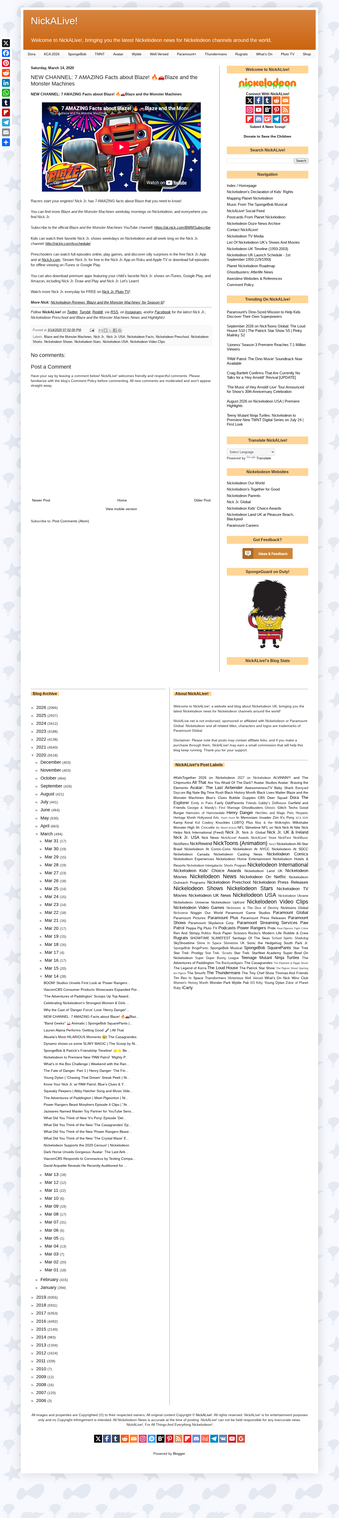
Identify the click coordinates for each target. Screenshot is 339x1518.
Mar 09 (52, 1206)
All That (199, 782)
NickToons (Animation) (240, 843)
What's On (264, 54)
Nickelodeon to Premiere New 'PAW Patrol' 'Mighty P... (86, 1057)
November (51, 770)
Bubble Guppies (242, 798)
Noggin (196, 913)
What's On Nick (277, 978)
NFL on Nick (271, 827)
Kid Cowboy (204, 822)
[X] (6, 43)
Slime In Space (209, 943)
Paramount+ (186, 54)
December (51, 762)
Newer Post (41, 500)
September (52, 786)
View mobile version (121, 509)
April (45, 825)
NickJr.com (51, 260)
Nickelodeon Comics (287, 854)
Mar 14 (52, 976)
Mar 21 (52, 920)
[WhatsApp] (6, 93)
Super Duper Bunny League (217, 958)
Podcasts (227, 928)
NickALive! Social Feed (246, 211)
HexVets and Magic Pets (274, 813)
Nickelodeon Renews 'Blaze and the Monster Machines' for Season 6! (107, 302)
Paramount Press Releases (263, 918)
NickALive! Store (263, 838)
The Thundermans (223, 972)
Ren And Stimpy (186, 933)
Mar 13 (52, 1174)
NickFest (284, 838)
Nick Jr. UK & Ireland (287, 832)
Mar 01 (52, 1269)
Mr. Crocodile (205, 827)
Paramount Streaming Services (267, 922)
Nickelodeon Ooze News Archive (253, 223)
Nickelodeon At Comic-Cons (207, 849)
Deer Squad (277, 798)
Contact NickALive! (242, 230)
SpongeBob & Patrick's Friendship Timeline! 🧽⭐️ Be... (87, 1050)
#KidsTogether (184, 778)
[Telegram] (6, 122)
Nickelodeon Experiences (193, 859)
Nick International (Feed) (204, 832)
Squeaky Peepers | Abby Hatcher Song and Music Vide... (88, 1091)
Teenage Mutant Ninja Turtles (270, 957)
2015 (41, 1329)
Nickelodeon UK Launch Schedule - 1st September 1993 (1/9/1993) (258, 257)
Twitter (72, 312)
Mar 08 (52, 1214)
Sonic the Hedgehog (264, 943)
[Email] (6, 132)
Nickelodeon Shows (58, 342)
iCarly (187, 987)
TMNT (100, 54)
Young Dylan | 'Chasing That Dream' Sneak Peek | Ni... (87, 1078)
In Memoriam (247, 817)
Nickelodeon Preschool (172, 337)
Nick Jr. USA (115, 337)
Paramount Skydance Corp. (211, 923)
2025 (41, 715)
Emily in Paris (202, 803)
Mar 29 (52, 856)
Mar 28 (52, 864)
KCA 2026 (52, 54)
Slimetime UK (234, 943)
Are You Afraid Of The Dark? (230, 783)
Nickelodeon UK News (210, 895)
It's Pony (287, 817)
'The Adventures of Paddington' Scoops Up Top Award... (87, 996)
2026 (41, 707)
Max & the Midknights (272, 822)
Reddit (97, 312)
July (45, 801)
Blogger (179, 1454)
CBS (261, 798)
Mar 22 (52, 912)
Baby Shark (283, 788)
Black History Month (240, 792)
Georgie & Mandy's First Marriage (213, 808)
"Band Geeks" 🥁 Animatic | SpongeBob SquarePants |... (88, 1023)
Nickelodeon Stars (87, 342)
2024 (41, 723)
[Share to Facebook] (114, 330)
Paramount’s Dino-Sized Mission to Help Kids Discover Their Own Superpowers (264, 314)
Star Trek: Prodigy (188, 953)
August (48, 793)
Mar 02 (52, 1261)
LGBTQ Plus (242, 822)
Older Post (202, 500)
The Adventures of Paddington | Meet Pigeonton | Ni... (86, 1098)
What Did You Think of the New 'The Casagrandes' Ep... (88, 1125)
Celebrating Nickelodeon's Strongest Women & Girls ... (86, 1003)
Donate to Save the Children (267, 136)
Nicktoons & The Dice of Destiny (253, 908)
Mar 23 (52, 904)
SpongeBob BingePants (190, 948)
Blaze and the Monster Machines (68, 337)
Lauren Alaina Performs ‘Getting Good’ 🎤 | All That (84, 1030)
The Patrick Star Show (257, 968)
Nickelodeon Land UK (263, 871)
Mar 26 (52, 880)
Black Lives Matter (271, 792)
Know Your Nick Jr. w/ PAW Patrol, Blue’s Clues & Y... (85, 1084)
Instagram (133, 312)
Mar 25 (52, 888)
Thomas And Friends (291, 973)
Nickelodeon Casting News (238, 854)
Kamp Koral (183, 822)
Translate (263, 458)
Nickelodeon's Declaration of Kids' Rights (260, 192)
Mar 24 (52, 896)
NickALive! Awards (235, 838)
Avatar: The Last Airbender (216, 787)
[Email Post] (91, 330)
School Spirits (282, 938)
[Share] (6, 142)
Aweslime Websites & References (254, 278)
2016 (41, 1321)
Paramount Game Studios (248, 913)
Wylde (136, 54)
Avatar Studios (265, 783)
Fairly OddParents (229, 803)
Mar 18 (52, 944)
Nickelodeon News (213, 876)
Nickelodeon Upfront (227, 902)
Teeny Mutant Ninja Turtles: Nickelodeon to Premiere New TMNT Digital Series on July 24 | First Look (265, 419)
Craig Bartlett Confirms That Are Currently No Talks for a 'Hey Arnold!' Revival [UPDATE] (263, 375)
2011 (41, 1360)
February (50, 1279)
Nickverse (180, 913)
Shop (307, 54)
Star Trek (300, 948)
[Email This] (100, 330)
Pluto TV (287, 54)
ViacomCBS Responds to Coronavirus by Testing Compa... (90, 1159)
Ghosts (270, 808)
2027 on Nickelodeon (254, 778)
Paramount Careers (243, 525)
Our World (214, 913)
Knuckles (223, 822)
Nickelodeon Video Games (199, 907)
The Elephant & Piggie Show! (290, 963)
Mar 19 (52, 936)
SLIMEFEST (221, 938)
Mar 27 (52, 872)
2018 (41, 1305)
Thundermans (216, 54)
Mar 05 (52, 1238)
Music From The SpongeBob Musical (257, 204)
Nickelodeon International (277, 865)
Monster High (184, 827)
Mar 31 (52, 840)
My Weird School (226, 827)
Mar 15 (52, 968)
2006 (41, 1400)
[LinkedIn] (6, 83)
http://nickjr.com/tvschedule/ (68, 243)
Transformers (215, 978)
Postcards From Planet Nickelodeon (256, 217)
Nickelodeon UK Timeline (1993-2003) (257, 249)
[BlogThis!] (105, 330)
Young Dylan (274, 983)
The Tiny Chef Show (258, 973)
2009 (41, 1376)
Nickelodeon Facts (140, 337)
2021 (41, 747)
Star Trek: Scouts (218, 953)
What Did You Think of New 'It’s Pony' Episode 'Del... (85, 1118)
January (49, 1287)
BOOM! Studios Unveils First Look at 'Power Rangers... (87, 983)
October (49, 778)
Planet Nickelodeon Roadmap (251, 266)
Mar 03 (52, 1254)
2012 (41, 1352)
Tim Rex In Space (188, 978)
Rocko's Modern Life (265, 933)
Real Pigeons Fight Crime (292, 928)
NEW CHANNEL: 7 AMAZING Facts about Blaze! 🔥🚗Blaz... (91, 1017)
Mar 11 (52, 1190)
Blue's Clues (216, 798)
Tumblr (84, 312)
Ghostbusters (252, 808)
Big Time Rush (212, 792)
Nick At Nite (291, 827)
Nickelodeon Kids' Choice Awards (254, 508)
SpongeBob (77, 54)
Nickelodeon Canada (191, 854)
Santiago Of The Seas (251, 938)
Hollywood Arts (208, 817)
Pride (272, 928)
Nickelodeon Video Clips (147, 342)
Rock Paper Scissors (230, 933)
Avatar (118, 54)
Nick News (210, 838)
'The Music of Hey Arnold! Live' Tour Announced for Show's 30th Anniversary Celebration (265, 389)
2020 (41, 755)
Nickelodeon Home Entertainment (243, 859)
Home (122, 500)
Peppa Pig (194, 928)
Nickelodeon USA (115, 342)
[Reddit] (6, 73)
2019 (41, 1297)
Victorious (235, 978)
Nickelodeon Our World (246, 483)
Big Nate (193, 792)
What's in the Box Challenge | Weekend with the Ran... (86, 1064)
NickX (272, 844)
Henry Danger (240, 812)
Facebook (163, 312)
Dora (31, 54)
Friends (251, 803)
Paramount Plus (223, 917)
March (47, 833)
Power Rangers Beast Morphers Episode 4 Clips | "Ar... (87, 1105)
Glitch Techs (287, 808)
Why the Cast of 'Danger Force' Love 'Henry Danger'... (86, 1010)
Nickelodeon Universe (191, 902)
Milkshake (300, 822)
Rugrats (241, 54)
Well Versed (159, 54)
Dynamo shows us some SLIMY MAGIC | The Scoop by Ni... (91, 1044)
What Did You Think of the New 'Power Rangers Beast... (88, 1132)
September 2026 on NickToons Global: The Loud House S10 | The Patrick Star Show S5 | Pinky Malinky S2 (266, 330)
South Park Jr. (296, 943)
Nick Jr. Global (239, 502)
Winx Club (300, 978)
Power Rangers (251, 928)
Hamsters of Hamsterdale (205, 813)
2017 (41, 1313)
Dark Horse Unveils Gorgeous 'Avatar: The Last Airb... (86, 1152)
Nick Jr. (99, 337)
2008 (41, 1384)
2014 (41, 1337)
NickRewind (201, 843)
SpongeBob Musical (226, 948)
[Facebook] (6, 53)
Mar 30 (52, 848)
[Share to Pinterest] (119, 330)
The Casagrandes (258, 963)
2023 (41, 731)
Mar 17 (52, 952)
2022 (41, 739)
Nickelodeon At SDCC (290, 849)
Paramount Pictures (189, 918)
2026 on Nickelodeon (217, 778)
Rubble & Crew (295, 933)
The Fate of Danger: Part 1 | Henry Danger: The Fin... (86, 1071)
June (45, 809)
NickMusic (300, 838)
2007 (41, 1392)
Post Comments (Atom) (70, 521)
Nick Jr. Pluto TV (115, 292)
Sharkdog (301, 938)
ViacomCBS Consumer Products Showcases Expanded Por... (91, 990)
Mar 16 (52, 960)
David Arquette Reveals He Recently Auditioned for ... (85, 1166)
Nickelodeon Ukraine (293, 896)
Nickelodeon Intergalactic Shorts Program (216, 865)
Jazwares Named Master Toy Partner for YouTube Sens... (89, 1111)
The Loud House (222, 967)
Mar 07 (52, 1222)
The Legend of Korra (189, 968)
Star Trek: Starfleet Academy (257, 953)
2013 (41, 1345)
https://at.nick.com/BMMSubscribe (182, 227)
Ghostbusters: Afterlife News (250, 272)
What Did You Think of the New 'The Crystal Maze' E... (86, 1138)
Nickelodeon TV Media (245, 236)
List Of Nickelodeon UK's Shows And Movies (263, 242)
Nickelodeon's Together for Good (253, 489)
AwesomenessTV (258, 788)
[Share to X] (110, 330)
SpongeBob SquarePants (267, 947)
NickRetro (181, 844)
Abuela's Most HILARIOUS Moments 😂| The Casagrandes (90, 1037)
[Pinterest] (6, 63)
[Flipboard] (6, 112)
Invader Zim (269, 817)
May (45, 818)
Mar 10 (52, 1198)
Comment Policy (240, 285)
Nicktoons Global (294, 908)
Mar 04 (52, 1246)
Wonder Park (220, 983)
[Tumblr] (6, 103)
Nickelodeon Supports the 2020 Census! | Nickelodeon (86, 1145)
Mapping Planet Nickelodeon (250, 198)
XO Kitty (256, 983)
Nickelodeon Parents (244, 496)
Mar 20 (52, 928)
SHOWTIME (199, 938)
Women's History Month (190, 983)
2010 (41, 1368)
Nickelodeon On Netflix (263, 877)
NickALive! (54, 20)
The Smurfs (196, 973)
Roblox (206, 933)
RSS (114, 312)
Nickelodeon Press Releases (280, 882)
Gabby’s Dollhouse (272, 803)
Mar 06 (52, 1230)
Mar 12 (52, 1182)
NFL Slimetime (249, 827)
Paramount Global (290, 912)
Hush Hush (228, 817)
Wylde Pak (240, 983)
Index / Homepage (242, 185)
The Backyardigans (229, 963)
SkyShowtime (184, 943)
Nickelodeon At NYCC (251, 849)
